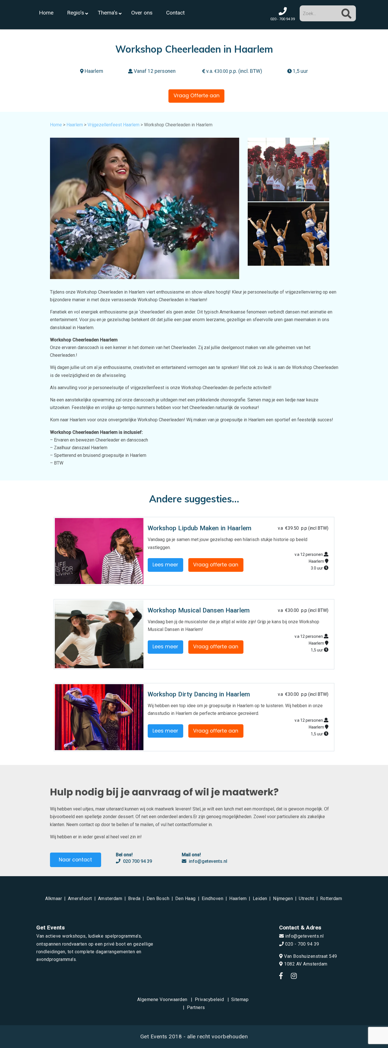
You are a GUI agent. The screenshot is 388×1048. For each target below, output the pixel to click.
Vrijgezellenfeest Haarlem (113, 124)
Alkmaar (53, 898)
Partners (196, 1007)
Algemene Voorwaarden (162, 999)
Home (56, 124)
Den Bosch (158, 898)
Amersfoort (80, 898)
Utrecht (306, 898)
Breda (134, 898)
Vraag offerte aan (215, 564)
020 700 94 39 (137, 861)
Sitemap (240, 999)
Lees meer (165, 564)
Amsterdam (110, 898)
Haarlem (74, 124)
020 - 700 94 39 (301, 944)
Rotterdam (331, 898)
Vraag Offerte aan (197, 95)
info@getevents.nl (207, 861)
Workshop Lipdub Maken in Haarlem (199, 528)
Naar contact (75, 859)
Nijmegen (283, 898)
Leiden (260, 898)
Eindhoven (213, 898)
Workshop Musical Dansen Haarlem (199, 610)
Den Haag (185, 898)
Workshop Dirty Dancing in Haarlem (199, 694)
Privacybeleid (209, 999)
